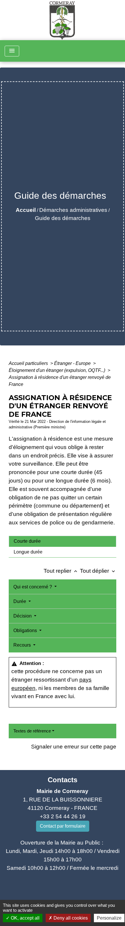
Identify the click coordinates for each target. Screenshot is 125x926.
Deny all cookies (70, 918)
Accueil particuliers (29, 363)
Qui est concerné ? (33, 586)
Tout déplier (98, 571)
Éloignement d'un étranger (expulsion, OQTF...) (57, 370)
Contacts (62, 780)
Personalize (109, 918)
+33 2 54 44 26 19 (62, 816)
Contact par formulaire (62, 826)
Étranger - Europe (73, 363)
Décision (23, 615)
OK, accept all (25, 918)
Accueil (26, 210)
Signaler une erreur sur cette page (73, 747)
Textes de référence (32, 730)
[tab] (62, 541)
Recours (22, 645)
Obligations (25, 630)
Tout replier (61, 571)
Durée (20, 601)
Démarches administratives (73, 210)
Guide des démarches (62, 218)
